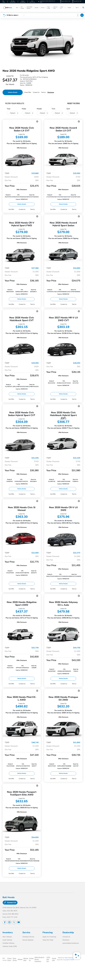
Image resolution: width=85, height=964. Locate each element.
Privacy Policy (9, 959)
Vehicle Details (12, 92)
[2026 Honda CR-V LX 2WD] (63, 539)
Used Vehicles (7, 940)
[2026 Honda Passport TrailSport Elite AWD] (22, 823)
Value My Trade (47, 940)
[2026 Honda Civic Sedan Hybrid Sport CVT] (22, 444)
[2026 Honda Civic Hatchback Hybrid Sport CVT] (63, 444)
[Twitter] (14, 922)
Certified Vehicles (8, 943)
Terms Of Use (15, 959)
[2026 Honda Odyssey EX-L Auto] (63, 634)
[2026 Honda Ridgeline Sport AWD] (22, 634)
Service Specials (27, 940)
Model (39, 109)
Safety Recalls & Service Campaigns (39, 959)
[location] (38, 1)
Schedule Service (28, 937)
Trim (53, 109)
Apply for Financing (49, 937)
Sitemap (20, 959)
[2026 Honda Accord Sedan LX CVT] (63, 159)
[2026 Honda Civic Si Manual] (22, 539)
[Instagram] (9, 922)
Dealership (68, 932)
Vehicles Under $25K (10, 946)
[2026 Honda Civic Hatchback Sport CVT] (22, 349)
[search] (83, 7)
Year (8, 109)
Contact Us (11, 902)
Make (24, 109)
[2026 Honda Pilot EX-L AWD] (22, 729)
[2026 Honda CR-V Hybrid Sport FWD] (22, 254)
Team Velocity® (69, 958)
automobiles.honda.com (71, 943)
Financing (47, 932)
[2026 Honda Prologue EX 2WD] (63, 729)
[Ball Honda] (8, 7)
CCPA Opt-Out (48, 959)
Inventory (8, 932)
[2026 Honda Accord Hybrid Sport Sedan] (63, 254)
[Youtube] (18, 922)
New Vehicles (7, 937)
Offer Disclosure (22, 148)
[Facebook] (5, 922)
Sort (68, 109)
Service (26, 932)
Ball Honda (5, 959)
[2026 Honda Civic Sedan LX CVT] (22, 159)
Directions (66, 940)
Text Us (32, 209)
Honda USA (54, 959)
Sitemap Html (25, 959)
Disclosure (50, 92)
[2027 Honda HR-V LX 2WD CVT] (63, 349)
